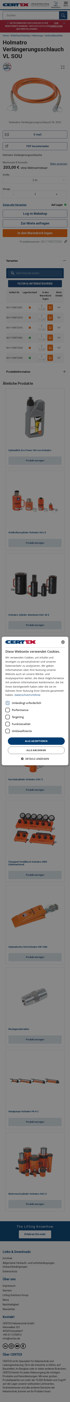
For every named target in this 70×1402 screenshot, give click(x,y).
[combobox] (63, 642)
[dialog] (35, 701)
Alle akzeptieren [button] (36, 741)
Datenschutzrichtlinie (27, 695)
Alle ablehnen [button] (36, 750)
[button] (35, 759)
